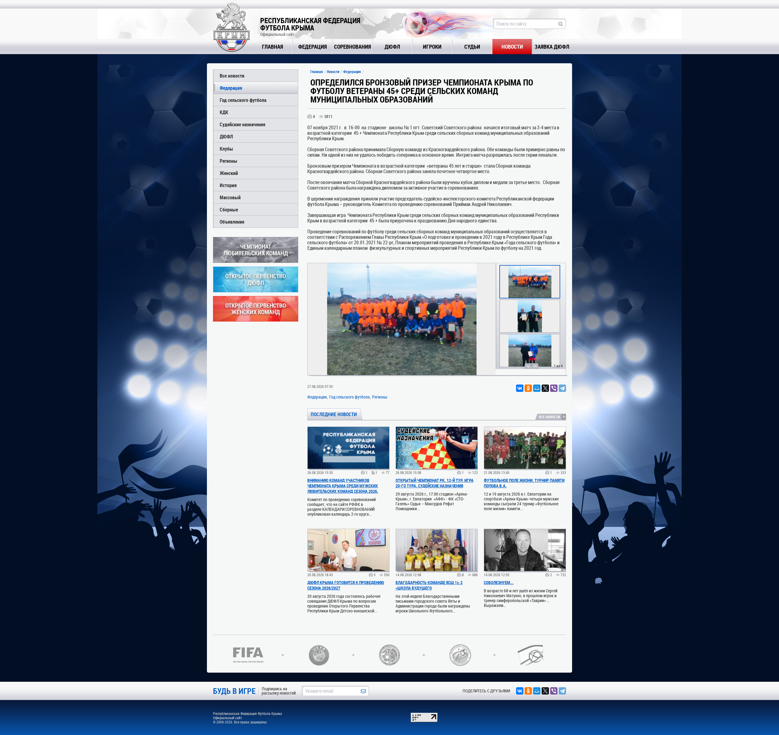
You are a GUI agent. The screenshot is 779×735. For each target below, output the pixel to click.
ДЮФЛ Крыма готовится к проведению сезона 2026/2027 (345, 585)
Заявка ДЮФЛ (552, 46)
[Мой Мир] (536, 388)
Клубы (226, 148)
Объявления (232, 221)
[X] (545, 388)
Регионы (228, 161)
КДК (224, 112)
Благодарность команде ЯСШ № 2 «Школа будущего (429, 585)
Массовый (230, 197)
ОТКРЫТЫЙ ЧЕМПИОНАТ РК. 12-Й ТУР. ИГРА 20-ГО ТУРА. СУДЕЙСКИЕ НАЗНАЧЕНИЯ (434, 483)
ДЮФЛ (392, 46)
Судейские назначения (242, 124)
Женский (229, 173)
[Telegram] (562, 388)
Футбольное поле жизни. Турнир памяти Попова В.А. (524, 483)
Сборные (229, 209)
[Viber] (553, 388)
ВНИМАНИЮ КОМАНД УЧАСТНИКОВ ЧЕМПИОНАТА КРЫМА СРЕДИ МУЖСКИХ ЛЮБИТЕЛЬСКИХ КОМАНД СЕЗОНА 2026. (342, 485)
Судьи (472, 46)
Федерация (312, 46)
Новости (512, 46)
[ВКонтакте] (519, 388)
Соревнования (352, 46)
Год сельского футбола (243, 100)
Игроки (432, 46)
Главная (272, 46)
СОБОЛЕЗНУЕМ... (499, 582)
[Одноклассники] (528, 388)
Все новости (232, 75)
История (228, 185)
